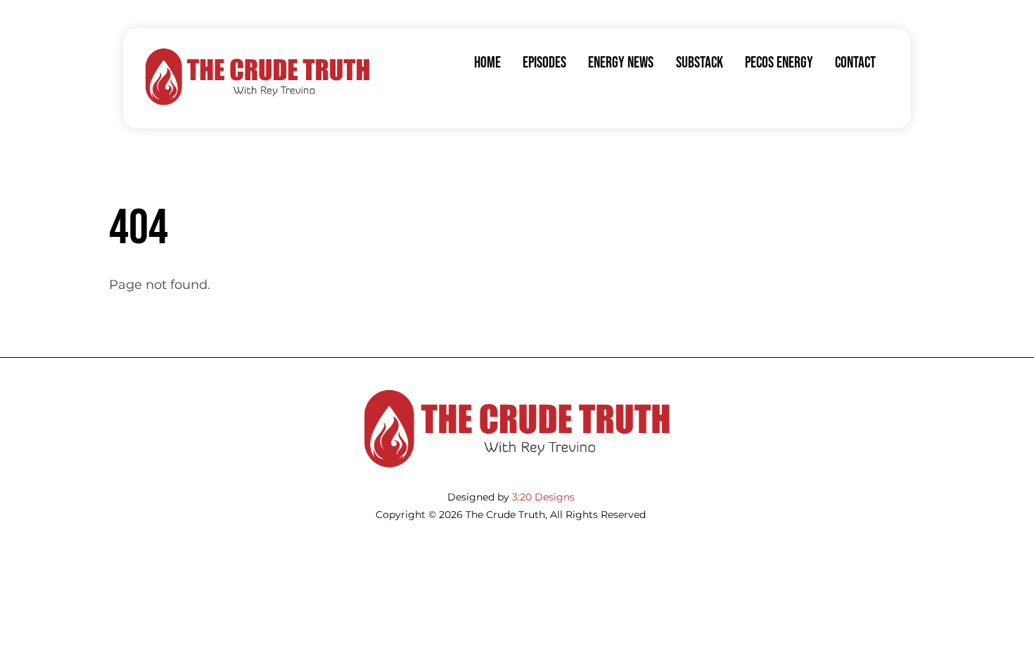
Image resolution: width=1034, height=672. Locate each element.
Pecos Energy (779, 62)
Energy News (620, 62)
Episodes (544, 62)
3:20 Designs (543, 497)
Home (487, 62)
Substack (699, 62)
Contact (855, 62)
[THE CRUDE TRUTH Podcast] (257, 102)
